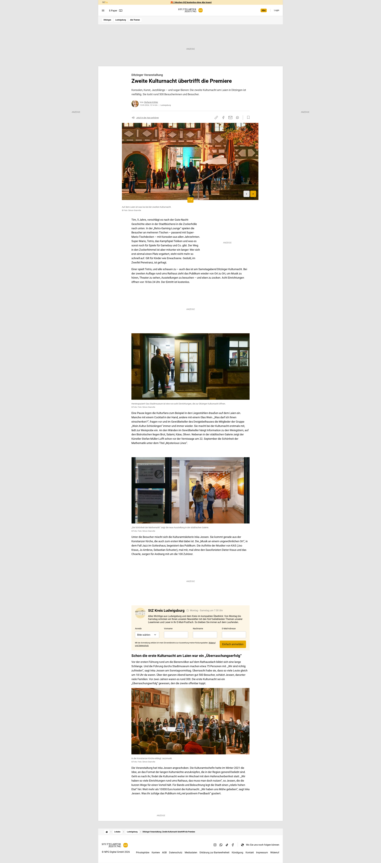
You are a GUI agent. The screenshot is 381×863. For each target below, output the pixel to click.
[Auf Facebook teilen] (223, 118)
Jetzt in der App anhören (147, 117)
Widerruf (274, 852)
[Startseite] (106, 832)
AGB (164, 852)
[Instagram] (215, 844)
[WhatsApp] (221, 844)
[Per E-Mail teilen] (230, 118)
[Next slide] (253, 194)
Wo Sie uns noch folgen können (262, 844)
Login (276, 10)
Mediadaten (191, 852)
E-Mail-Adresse (229, 628)
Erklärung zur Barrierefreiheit (214, 852)
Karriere (156, 852)
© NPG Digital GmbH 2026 (116, 852)
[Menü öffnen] (103, 11)
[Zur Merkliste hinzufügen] (247, 118)
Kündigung (237, 852)
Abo (264, 10)
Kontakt (250, 852)
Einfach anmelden (232, 644)
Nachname (198, 628)
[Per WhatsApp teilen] (237, 118)
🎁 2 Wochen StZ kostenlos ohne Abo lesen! (191, 2)
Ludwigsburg (120, 20)
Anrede (138, 628)
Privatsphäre (142, 852)
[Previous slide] (246, 194)
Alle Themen (135, 20)
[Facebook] (233, 844)
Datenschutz (175, 852)
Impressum (262, 852)
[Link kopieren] (216, 118)
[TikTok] (227, 844)
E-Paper (113, 10)
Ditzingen (107, 20)
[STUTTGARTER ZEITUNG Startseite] (190, 10)
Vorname (168, 628)
